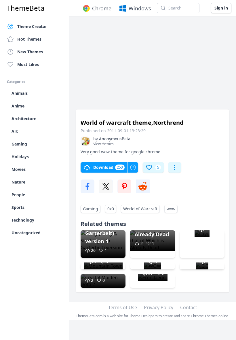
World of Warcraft (140, 208)
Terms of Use (122, 307)
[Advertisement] (152, 65)
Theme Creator (32, 26)
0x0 (110, 208)
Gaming (90, 208)
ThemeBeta (25, 8)
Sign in (221, 8)
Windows (140, 8)
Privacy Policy (158, 307)
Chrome (101, 8)
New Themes (30, 51)
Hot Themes (29, 39)
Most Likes (28, 64)
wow (171, 208)
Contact (188, 307)
